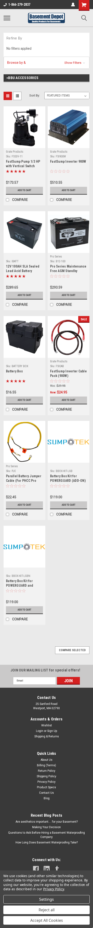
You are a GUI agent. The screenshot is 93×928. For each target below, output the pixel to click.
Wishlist (46, 725)
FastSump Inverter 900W (68, 161)
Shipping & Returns (46, 736)
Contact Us (46, 792)
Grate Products (14, 151)
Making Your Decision (46, 827)
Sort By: (34, 95)
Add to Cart (24, 190)
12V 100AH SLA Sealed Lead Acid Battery (22, 268)
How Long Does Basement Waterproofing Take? (47, 842)
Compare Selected (72, 650)
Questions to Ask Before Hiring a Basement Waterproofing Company (46, 835)
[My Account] (73, 4)
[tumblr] (57, 869)
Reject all (47, 909)
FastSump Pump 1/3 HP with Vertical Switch (23, 164)
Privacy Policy (46, 781)
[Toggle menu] (7, 18)
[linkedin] (47, 869)
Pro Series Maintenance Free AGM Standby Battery (68, 269)
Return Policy (46, 770)
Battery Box (14, 371)
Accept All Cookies (46, 920)
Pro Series (56, 256)
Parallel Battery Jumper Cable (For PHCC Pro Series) (23, 478)
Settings (46, 899)
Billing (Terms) (46, 765)
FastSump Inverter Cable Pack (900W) (68, 373)
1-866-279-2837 (19, 4)
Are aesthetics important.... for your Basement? (47, 821)
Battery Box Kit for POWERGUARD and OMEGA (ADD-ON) (19, 583)
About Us (46, 760)
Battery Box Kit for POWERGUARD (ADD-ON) (68, 478)
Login (39, 731)
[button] (46, 63)
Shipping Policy (46, 776)
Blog (47, 798)
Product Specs (46, 787)
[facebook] (36, 869)
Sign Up (52, 731)
